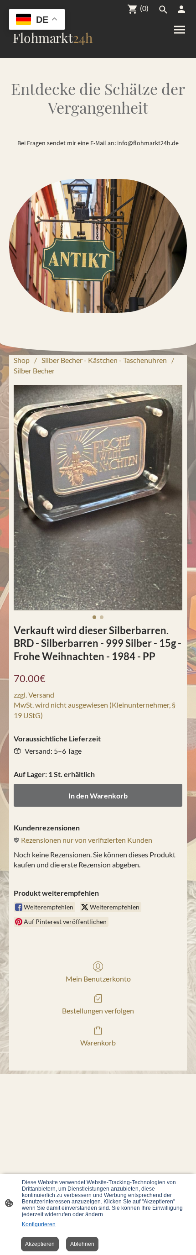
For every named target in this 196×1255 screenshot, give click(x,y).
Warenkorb (98, 1042)
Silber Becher (34, 370)
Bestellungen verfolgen (98, 1010)
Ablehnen (82, 1244)
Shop (22, 360)
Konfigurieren (39, 1224)
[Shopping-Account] (181, 9)
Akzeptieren (40, 1244)
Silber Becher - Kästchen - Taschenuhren (104, 360)
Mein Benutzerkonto (98, 978)
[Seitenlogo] (52, 50)
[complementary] (37, 20)
